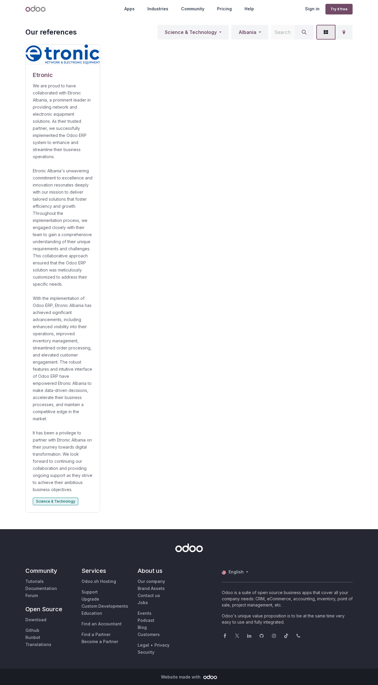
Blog (142, 627)
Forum (31, 595)
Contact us (149, 595)
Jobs (143, 602)
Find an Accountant (102, 623)
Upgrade (90, 598)
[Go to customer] (63, 54)
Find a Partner (96, 634)
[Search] (304, 32)
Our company (151, 581)
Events (144, 613)
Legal (143, 645)
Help (249, 8)
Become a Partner (100, 641)
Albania (247, 32)
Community (192, 8)
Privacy (162, 645)
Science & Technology (191, 32)
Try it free (339, 9)
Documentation (41, 588)
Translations (38, 644)
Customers (149, 634)
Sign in (312, 8)
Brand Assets (151, 588)
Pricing (224, 8)
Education (92, 613)
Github (32, 630)
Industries (157, 8)
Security (146, 652)
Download (35, 619)
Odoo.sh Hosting (99, 581)
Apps (129, 8)
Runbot (32, 637)
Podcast (146, 620)
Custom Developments (105, 606)
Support (90, 591)
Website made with (181, 676)
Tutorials (34, 581)
